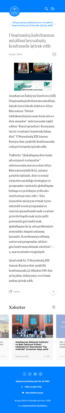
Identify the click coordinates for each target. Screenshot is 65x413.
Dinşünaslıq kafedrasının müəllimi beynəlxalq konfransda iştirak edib (32, 24)
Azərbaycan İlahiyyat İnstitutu (14, 11)
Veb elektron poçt (34, 393)
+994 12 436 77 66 (32, 387)
